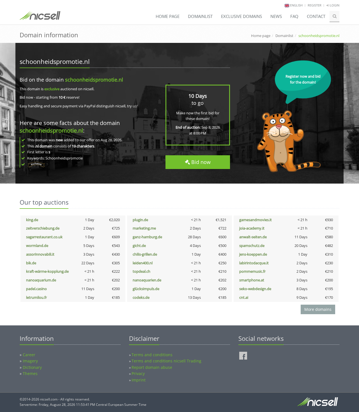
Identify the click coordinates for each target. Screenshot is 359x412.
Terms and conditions (152, 354)
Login (334, 5)
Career (29, 354)
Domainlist (200, 16)
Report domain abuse (152, 367)
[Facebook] (243, 356)
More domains (318, 309)
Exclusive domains (241, 16)
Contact (316, 16)
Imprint (139, 380)
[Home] (40, 18)
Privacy (138, 373)
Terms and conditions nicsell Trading (166, 361)
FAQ (294, 16)
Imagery (30, 361)
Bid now (200, 162)
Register (314, 5)
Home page (168, 16)
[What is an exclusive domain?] (36, 164)
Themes (30, 373)
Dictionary (32, 367)
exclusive (51, 88)
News (276, 16)
